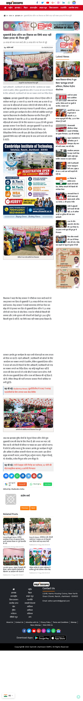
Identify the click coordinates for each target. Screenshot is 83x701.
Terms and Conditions (60, 622)
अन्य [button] (30, 617)
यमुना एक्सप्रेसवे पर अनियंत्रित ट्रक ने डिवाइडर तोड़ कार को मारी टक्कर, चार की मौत (68, 142)
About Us (9, 622)
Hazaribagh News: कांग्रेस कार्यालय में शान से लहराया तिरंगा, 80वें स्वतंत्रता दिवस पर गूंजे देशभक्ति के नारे (14, 540)
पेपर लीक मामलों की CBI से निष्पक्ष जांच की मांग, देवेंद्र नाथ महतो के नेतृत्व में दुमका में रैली (67, 240)
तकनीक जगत (73, 7)
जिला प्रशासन (53, 7)
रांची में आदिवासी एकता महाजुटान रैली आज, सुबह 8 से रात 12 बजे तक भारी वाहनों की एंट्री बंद (67, 169)
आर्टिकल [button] (30, 610)
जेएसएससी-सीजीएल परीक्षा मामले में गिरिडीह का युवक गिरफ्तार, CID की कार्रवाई (67, 129)
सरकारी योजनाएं (30, 603)
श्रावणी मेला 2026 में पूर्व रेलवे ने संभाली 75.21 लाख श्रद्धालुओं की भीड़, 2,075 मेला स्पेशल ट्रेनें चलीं (67, 116)
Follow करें (22, 484)
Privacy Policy (46, 622)
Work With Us (48, 625)
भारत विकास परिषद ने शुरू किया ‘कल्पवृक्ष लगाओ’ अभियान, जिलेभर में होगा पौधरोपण (66, 84)
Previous (25, 508)
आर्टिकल (30, 606)
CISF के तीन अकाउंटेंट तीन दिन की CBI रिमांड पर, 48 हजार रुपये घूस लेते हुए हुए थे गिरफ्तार (67, 227)
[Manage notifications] (78, 697)
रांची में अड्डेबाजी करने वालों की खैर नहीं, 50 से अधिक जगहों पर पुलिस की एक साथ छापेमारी (67, 212)
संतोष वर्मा (10, 47)
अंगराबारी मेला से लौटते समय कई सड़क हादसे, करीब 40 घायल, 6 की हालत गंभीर (67, 197)
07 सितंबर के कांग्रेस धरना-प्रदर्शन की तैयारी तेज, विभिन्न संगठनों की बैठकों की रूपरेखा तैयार (67, 184)
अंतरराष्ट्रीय (33, 7)
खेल (13, 606)
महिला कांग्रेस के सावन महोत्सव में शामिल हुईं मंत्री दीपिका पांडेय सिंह (40, 568)
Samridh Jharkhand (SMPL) (41, 647)
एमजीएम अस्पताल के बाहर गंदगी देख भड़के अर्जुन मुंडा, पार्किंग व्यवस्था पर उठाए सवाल (67, 154)
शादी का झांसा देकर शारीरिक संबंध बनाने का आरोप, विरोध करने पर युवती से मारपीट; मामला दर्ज (66, 101)
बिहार (26, 7)
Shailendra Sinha (17, 489)
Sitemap (74, 622)
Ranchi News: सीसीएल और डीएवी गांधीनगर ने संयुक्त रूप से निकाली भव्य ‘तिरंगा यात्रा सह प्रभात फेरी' (41, 539)
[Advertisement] (28, 277)
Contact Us (19, 622)
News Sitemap (35, 625)
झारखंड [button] (18, 7)
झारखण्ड (17, 15)
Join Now (48, 484)
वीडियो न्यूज (14, 617)
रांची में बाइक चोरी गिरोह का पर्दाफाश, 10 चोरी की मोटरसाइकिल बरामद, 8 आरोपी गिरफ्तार (28, 466)
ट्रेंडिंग (13, 610)
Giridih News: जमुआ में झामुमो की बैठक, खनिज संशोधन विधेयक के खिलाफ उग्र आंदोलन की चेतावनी (14, 569)
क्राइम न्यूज (43, 7)
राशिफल (30, 613)
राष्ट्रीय (10, 7)
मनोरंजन (13, 613)
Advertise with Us (32, 622)
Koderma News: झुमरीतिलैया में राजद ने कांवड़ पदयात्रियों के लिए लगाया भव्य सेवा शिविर (27, 390)
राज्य (10, 15)
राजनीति (63, 7)
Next (33, 508)
